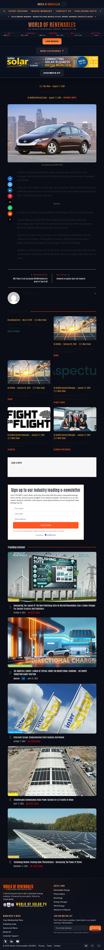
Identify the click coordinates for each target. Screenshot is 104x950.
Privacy (41, 946)
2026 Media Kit (52, 73)
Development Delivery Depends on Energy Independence (25, 326)
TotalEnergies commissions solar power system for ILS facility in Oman (43, 799)
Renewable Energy (69, 97)
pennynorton (15, 320)
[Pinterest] (10, 196)
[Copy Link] (10, 219)
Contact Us (63, 11)
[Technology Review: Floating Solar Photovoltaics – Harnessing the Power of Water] (52, 833)
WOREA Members (41, 11)
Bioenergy (58, 898)
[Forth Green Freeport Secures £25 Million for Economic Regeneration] (75, 419)
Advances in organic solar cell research (71, 278)
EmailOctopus (51, 535)
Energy (56, 355)
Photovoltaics (59, 894)
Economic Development (62, 449)
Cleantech (11, 449)
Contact (57, 946)
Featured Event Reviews (15, 732)
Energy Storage (60, 902)
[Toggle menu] (63, 4)
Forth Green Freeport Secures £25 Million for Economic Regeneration (72, 444)
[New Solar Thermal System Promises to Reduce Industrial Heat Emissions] (29, 372)
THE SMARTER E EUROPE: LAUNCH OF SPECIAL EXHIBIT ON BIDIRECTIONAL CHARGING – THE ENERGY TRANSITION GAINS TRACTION (50, 672)
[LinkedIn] (10, 190)
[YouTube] (17, 941)
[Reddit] (10, 213)
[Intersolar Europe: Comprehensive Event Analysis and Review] (52, 709)
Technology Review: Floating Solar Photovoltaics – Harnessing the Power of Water (48, 861)
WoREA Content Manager (65, 387)
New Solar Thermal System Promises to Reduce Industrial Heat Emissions (27, 394)
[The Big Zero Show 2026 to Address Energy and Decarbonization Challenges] (75, 328)
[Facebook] (10, 178)
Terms (49, 946)
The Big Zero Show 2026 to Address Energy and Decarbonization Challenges (73, 350)
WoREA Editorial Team (38, 97)
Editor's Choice (13, 600)
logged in (26, 468)
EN (86, 946)
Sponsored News (10, 928)
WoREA (58, 344)
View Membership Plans (13, 920)
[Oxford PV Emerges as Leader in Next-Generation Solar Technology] (29, 419)
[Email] (10, 202)
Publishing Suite (86, 11)
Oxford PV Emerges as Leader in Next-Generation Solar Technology (28, 444)
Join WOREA (52, 41)
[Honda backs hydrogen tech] (52, 133)
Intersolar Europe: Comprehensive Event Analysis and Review (39, 737)
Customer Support (10, 936)
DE (92, 946)
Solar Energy (13, 794)
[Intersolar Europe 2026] (52, 62)
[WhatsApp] (10, 207)
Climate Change (59, 402)
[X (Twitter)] (5, 941)
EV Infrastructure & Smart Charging (20, 666)
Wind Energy (59, 906)
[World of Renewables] (8, 905)
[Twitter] (10, 184)
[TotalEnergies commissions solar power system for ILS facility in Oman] (52, 771)
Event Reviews (18, 11)
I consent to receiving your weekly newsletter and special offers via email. (39, 531)
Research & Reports (62, 910)
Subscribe (95, 929)
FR (99, 946)
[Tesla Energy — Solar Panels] (52, 34)
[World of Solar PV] (31, 905)
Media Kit (7, 932)
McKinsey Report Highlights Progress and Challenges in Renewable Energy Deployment (72, 397)
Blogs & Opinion (14, 331)
